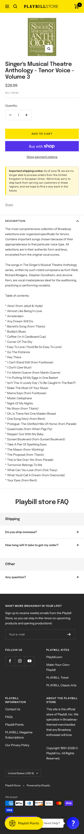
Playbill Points (14, 724)
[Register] (69, 634)
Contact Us (12, 709)
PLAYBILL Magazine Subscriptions (19, 734)
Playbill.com (54, 657)
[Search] (15, 6)
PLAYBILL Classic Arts (61, 685)
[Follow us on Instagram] (20, 661)
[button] (73, 823)
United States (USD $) (21, 773)
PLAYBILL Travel (57, 677)
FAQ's (9, 717)
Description (15, 220)
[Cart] (76, 6)
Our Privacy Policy (17, 745)
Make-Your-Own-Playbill (58, 667)
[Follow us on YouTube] (29, 661)
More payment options (42, 157)
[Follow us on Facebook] (10, 661)
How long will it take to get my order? (31, 545)
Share (9, 205)
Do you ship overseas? (21, 532)
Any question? (15, 577)
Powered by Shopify (38, 785)
